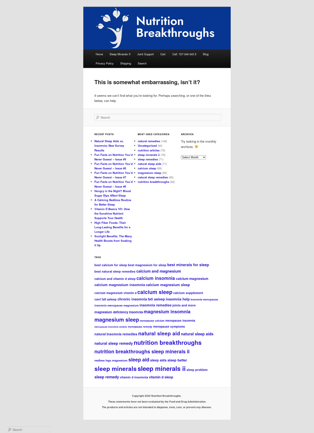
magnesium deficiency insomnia (118, 312)
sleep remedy (106, 377)
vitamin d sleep (161, 377)
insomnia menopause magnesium (116, 305)
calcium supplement (188, 293)
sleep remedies (148, 159)
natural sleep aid (159, 333)
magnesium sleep (149, 173)
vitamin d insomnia (134, 377)
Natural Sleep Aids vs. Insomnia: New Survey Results (109, 145)
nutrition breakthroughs (153, 182)
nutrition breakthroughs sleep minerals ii (141, 351)
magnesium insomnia (167, 311)
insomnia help (178, 299)
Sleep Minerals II (120, 54)
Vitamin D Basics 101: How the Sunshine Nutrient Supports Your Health (112, 213)
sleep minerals (115, 368)
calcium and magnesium (158, 271)
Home (99, 54)
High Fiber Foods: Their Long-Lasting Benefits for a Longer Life (112, 227)
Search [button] (142, 63)
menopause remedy (140, 326)
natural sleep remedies (153, 177)
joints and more (184, 305)
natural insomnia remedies (115, 333)
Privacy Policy (105, 63)
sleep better (177, 360)
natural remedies (149, 141)
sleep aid (138, 359)
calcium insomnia (155, 278)
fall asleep (156, 299)
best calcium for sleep (110, 265)
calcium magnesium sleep (168, 284)
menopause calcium (152, 321)
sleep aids (158, 360)
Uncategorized (147, 145)
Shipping (125, 63)
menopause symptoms (169, 326)
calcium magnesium (192, 278)
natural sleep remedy (113, 343)
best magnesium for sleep (147, 265)
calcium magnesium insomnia (119, 284)
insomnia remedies (155, 305)
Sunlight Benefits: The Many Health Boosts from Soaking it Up (113, 240)
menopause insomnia (180, 320)
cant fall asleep (105, 299)
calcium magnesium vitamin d (115, 293)
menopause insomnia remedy (110, 326)
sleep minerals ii (149, 155)
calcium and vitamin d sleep (115, 278)
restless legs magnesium (111, 360)
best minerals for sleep (188, 264)
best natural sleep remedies (114, 271)
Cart (163, 54)
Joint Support (145, 54)
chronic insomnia (132, 299)
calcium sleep (147, 168)
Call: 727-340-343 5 (184, 54)
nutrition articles (149, 150)
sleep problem (197, 369)
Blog (205, 54)
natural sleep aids (149, 164)
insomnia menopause (204, 299)
